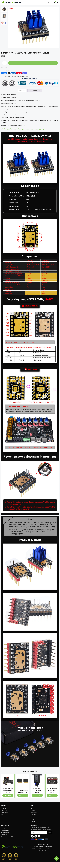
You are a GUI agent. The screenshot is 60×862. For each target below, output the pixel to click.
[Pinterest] (39, 836)
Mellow (33, 817)
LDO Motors (34, 814)
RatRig (32, 819)
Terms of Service (5, 839)
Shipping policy (5, 834)
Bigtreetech (34, 812)
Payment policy (5, 832)
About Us (3, 808)
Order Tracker (4, 812)
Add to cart (33, 63)
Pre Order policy (5, 830)
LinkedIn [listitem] (13, 73)
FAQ (2, 814)
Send (49, 832)
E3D (32, 808)
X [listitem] (8, 73)
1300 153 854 (44, 844)
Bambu (33, 810)
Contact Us (4, 810)
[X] (35, 836)
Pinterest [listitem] (19, 73)
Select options (22, 795)
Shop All (33, 821)
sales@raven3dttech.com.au (44, 846)
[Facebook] (32, 836)
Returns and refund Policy (7, 837)
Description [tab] (22, 90)
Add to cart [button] (37, 795)
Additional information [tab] (35, 90)
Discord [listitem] (24, 73)
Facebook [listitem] (4, 73)
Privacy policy (4, 828)
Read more (8, 795)
